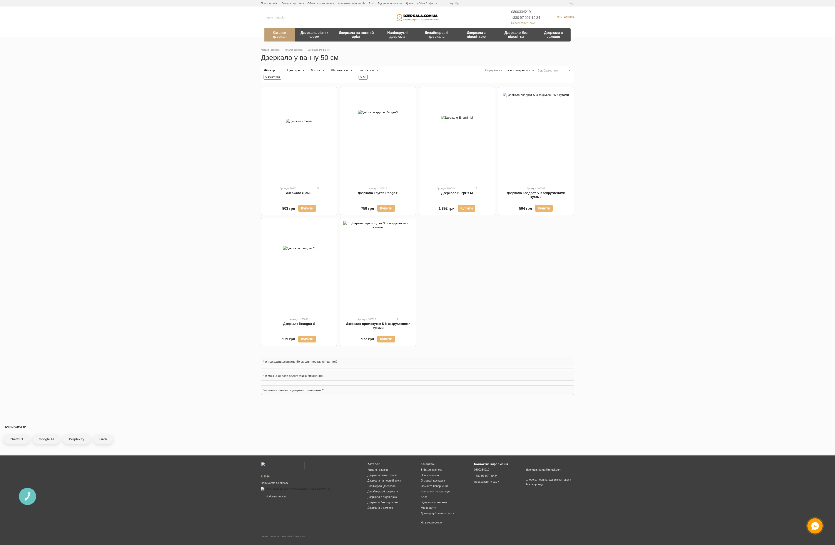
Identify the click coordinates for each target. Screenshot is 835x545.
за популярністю (518, 70)
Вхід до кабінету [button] (432, 469)
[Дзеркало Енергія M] (457, 137)
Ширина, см (339, 70)
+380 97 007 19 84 (525, 18)
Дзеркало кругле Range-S (378, 193)
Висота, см (366, 70)
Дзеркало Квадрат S (299, 324)
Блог (371, 3)
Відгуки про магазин (390, 3)
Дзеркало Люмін (299, 193)
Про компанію (269, 3)
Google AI (46, 439)
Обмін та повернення (320, 3)
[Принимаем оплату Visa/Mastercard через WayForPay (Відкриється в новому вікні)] (295, 488)
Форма (315, 70)
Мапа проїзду (534, 484)
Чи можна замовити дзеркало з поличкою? (293, 390)
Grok (103, 439)
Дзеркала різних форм (315, 34)
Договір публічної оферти (421, 3)
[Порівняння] (557, 3)
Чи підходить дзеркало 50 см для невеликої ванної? (300, 361)
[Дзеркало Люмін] (299, 137)
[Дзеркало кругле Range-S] (378, 137)
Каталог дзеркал (280, 34)
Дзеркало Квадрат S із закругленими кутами (536, 195)
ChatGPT (16, 439)
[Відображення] (566, 70)
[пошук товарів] (302, 17)
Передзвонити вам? (523, 23)
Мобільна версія (275, 496)
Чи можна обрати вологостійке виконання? (293, 375)
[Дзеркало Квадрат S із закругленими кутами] (536, 137)
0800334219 (521, 12)
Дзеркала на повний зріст (356, 34)
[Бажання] (549, 3)
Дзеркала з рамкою (553, 34)
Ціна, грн (293, 70)
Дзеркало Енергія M (457, 193)
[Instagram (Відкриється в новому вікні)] (443, 3)
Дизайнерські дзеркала (436, 34)
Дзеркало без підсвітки (516, 34)
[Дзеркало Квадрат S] (299, 267)
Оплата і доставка (293, 3)
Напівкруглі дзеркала (397, 34)
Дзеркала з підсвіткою (476, 34)
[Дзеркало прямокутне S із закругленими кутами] (378, 267)
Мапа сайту (428, 507)
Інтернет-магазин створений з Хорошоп (283, 536)
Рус (457, 3)
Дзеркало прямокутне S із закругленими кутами (378, 325)
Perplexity (76, 439)
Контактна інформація (351, 3)
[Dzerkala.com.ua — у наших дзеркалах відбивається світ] (282, 465)
